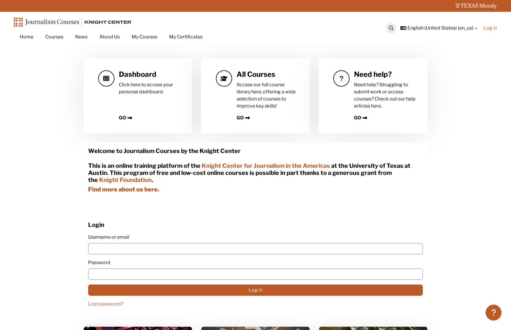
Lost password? (105, 304)
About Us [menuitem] (109, 37)
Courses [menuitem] (54, 37)
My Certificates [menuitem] (186, 37)
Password (99, 262)
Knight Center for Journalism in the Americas (266, 165)
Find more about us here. (123, 189)
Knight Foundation (125, 179)
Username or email (108, 237)
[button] (391, 28)
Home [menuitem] (26, 37)
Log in (490, 28)
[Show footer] (494, 313)
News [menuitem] (81, 37)
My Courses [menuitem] (144, 37)
